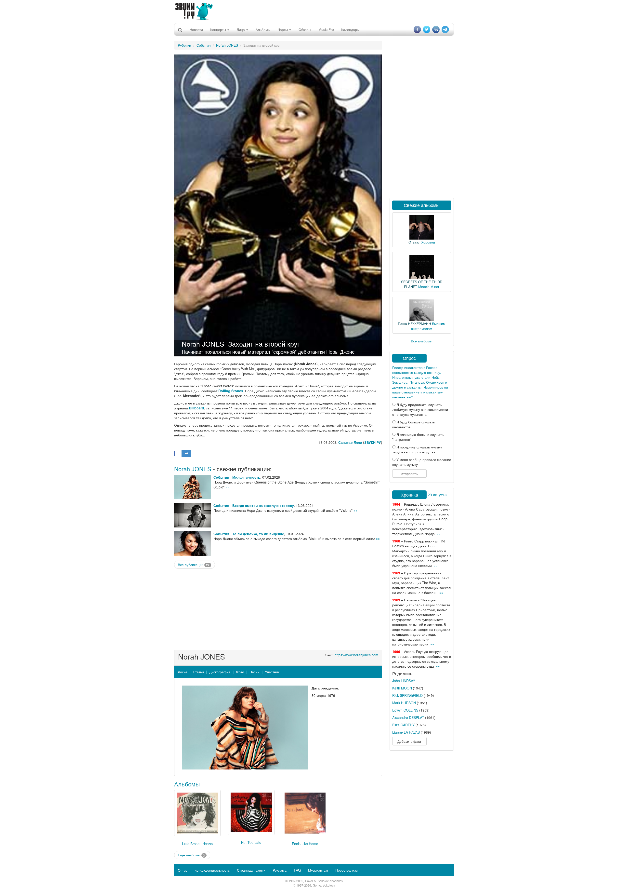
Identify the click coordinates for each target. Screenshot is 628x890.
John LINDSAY (403, 680)
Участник (272, 671)
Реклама (280, 870)
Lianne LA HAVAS (406, 732)
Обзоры (305, 29)
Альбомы (263, 29)
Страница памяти (251, 870)
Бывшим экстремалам (428, 326)
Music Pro (326, 29)
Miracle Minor (428, 286)
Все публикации (193, 564)
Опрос (409, 358)
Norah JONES (227, 45)
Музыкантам (318, 870)
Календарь (350, 29)
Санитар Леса (350, 442)
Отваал (414, 242)
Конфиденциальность (212, 870)
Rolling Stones (230, 390)
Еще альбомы (191, 855)
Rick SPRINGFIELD (407, 695)
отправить (409, 473)
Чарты (283, 29)
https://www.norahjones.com (356, 654)
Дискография (220, 671)
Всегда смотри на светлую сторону (263, 505)
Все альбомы (421, 340)
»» (227, 487)
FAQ (297, 870)
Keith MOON (402, 688)
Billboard (196, 407)
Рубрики (184, 45)
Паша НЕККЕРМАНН (414, 323)
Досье (182, 671)
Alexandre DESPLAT (408, 717)
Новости (196, 29)
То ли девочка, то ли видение (258, 533)
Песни (254, 671)
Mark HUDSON (404, 702)
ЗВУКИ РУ (372, 442)
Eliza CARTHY (403, 724)
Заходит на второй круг (264, 344)
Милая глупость (246, 477)
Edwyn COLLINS (405, 710)
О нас (182, 870)
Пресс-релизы (346, 870)
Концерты (218, 29)
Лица (241, 29)
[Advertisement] (314, 11)
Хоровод (428, 242)
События (203, 45)
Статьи (198, 671)
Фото (240, 671)
